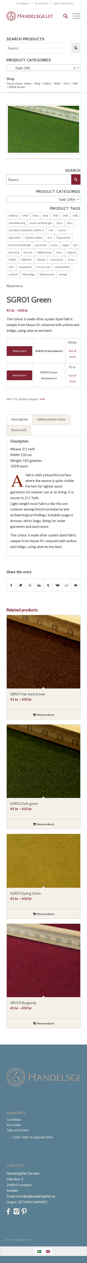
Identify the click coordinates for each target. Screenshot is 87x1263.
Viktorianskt (46, 274)
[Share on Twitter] (20, 585)
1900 (25, 215)
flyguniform (64, 237)
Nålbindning (44, 252)
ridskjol (40, 259)
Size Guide (41, 3)
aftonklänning (17, 222)
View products (45, 714)
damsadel (14, 237)
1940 (75, 215)
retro (59, 252)
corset (62, 230)
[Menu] (74, 16)
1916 (45, 215)
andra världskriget (41, 222)
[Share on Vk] (57, 585)
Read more (14, 286)
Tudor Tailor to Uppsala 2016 (32, 1137)
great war (41, 244)
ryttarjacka (56, 259)
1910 (35, 215)
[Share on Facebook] (11, 585)
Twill (42, 399)
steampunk (25, 266)
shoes (71, 259)
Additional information (51, 419)
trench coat (43, 266)
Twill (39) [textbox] (42, 68)
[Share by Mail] (75, 585)
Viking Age (29, 274)
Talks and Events (63, 3)
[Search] (63, 16)
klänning (14, 252)
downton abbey (34, 237)
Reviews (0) (18, 430)
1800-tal (13, 215)
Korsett (27, 252)
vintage (63, 274)
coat (51, 230)
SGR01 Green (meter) (49, 351)
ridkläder (26, 259)
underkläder (62, 266)
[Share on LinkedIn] (39, 585)
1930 (65, 215)
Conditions (23, 3)
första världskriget (20, 244)
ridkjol (12, 259)
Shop (10, 79)
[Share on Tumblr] (48, 585)
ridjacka (71, 252)
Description (19, 419)
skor (11, 266)
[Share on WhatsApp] (29, 585)
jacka (54, 244)
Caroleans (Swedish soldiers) (26, 230)
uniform (13, 274)
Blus (70, 222)
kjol (75, 244)
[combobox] (43, 68)
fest (49, 237)
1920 (55, 215)
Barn (60, 222)
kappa (65, 244)
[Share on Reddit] (66, 585)
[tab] (19, 419)
